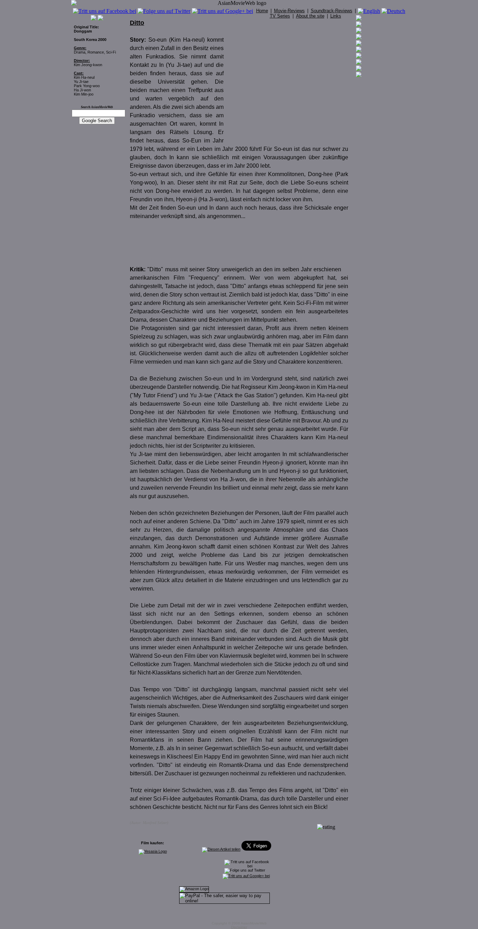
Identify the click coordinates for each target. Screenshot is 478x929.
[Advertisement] (289, 83)
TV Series (280, 16)
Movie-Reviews (289, 10)
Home (262, 10)
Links (335, 16)
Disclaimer (239, 927)
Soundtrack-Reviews (331, 10)
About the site (310, 16)
